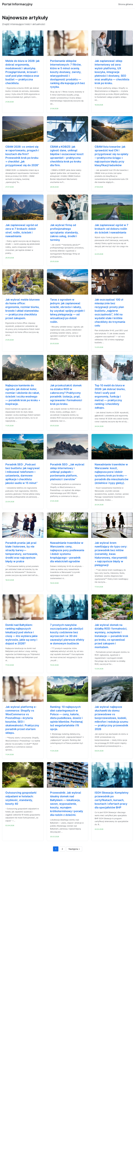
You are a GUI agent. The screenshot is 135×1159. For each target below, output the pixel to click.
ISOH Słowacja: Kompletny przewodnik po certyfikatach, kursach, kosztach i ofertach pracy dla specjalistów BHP (112, 800)
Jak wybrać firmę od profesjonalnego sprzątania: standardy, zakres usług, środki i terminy (64, 232)
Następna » (74, 849)
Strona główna (125, 4)
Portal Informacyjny (17, 4)
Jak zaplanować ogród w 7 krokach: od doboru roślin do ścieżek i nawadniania (111, 228)
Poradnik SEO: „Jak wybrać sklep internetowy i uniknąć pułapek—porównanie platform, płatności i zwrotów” (67, 472)
